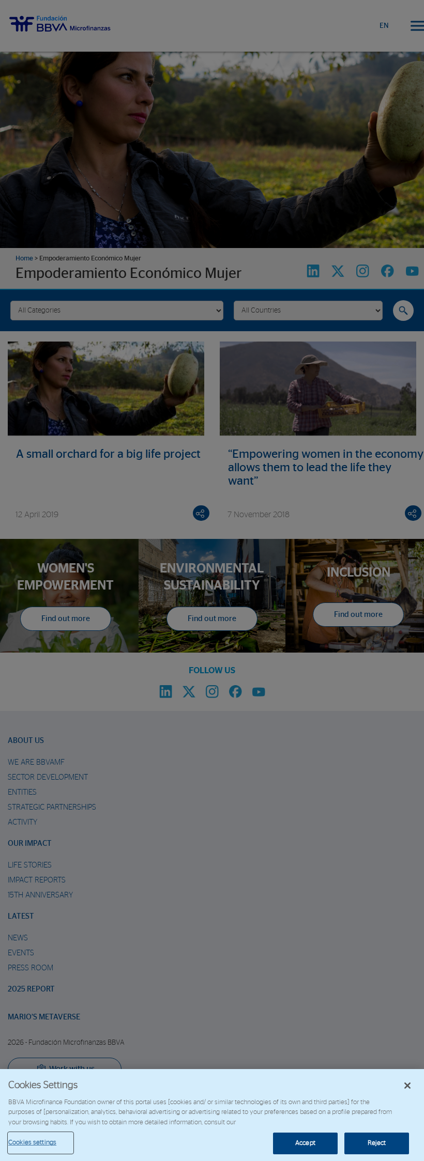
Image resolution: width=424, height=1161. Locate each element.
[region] (212, 1115)
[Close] (407, 1085)
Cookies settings (32, 1142)
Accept (305, 1143)
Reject (377, 1143)
